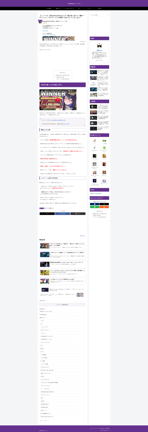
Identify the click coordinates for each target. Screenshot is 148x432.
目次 (61, 72)
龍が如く (51, 208)
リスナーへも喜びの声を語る (63, 78)
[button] (77, 213)
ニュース (42, 208)
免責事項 (107, 428)
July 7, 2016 (66, 123)
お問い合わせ (102, 428)
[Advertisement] (62, 61)
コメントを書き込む (63, 304)
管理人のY (99, 50)
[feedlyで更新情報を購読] (100, 60)
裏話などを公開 (60, 77)
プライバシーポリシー (95, 428)
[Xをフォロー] (98, 60)
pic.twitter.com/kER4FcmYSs (58, 120)
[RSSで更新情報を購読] (102, 60)
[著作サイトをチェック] (97, 60)
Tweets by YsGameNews (95, 193)
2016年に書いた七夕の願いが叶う (63, 75)
